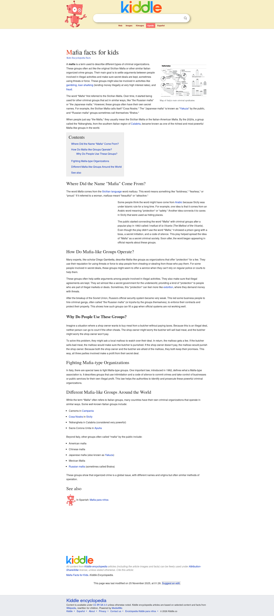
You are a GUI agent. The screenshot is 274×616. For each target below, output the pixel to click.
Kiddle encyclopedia (95, 566)
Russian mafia (77, 466)
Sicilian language (112, 191)
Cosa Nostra (76, 416)
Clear (179, 18)
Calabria (136, 123)
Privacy (102, 611)
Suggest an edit (171, 583)
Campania (88, 411)
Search (185, 18)
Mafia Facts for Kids (77, 575)
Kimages (140, 25)
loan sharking (85, 85)
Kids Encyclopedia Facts (79, 57)
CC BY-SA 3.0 (100, 604)
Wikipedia (71, 608)
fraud (69, 89)
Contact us (115, 611)
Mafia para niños (99, 500)
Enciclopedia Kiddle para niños (140, 611)
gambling (71, 85)
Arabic (178, 202)
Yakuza (184, 108)
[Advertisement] (136, 38)
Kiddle (69, 611)
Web (120, 25)
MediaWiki (117, 608)
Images (129, 25)
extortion (168, 287)
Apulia (98, 428)
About (92, 611)
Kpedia (150, 25)
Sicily (89, 416)
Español (161, 25)
